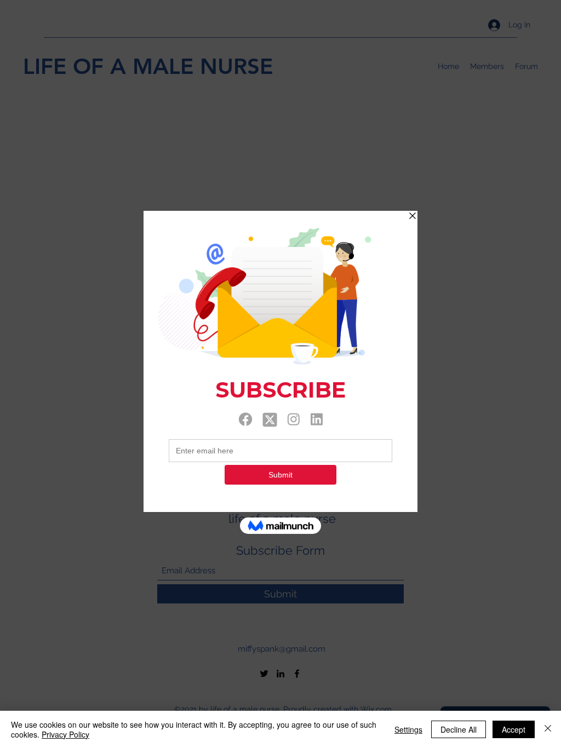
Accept (513, 729)
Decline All (458, 729)
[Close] (547, 729)
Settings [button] (408, 729)
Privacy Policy (65, 734)
